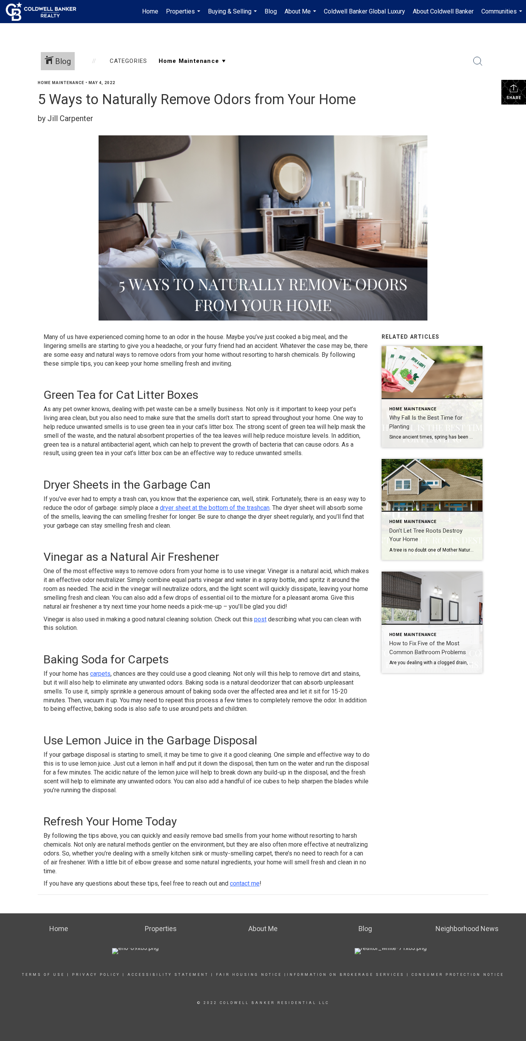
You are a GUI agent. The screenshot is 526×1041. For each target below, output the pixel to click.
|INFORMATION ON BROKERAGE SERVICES (344, 975)
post (260, 619)
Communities (502, 15)
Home (150, 11)
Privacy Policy (96, 975)
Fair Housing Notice (249, 975)
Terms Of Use (43, 975)
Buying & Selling (233, 15)
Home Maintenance (61, 83)
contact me (245, 883)
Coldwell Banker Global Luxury (364, 11)
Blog (271, 11)
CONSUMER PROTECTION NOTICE (458, 975)
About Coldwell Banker (443, 11)
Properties (184, 15)
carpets (100, 673)
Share (513, 98)
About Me (301, 15)
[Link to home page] (45, 11)
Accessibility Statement (168, 975)
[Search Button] (477, 61)
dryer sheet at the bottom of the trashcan (215, 507)
